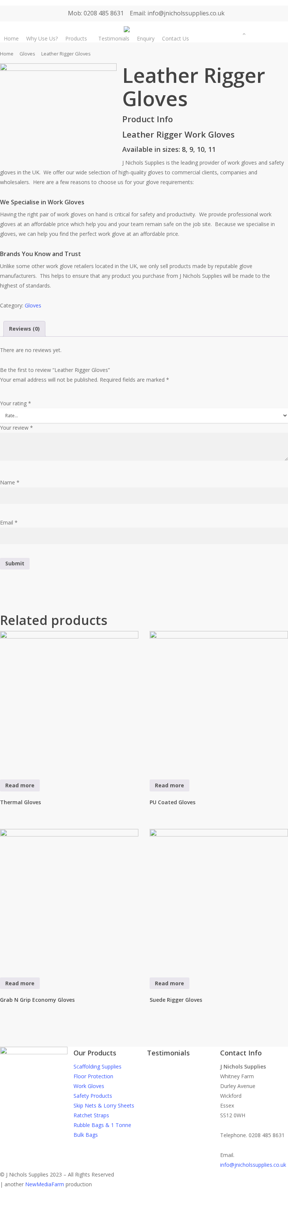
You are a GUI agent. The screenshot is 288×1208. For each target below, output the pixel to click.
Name (10, 482)
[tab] (24, 329)
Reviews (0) (24, 328)
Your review (16, 427)
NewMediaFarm (44, 1184)
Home (7, 53)
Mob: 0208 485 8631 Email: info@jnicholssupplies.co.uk (146, 13)
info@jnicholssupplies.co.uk (253, 1164)
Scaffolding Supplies (98, 1066)
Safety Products (93, 1095)
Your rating (15, 403)
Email (9, 522)
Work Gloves (89, 1086)
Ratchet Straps (91, 1115)
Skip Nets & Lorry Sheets (104, 1105)
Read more (19, 785)
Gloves (27, 53)
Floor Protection (93, 1076)
